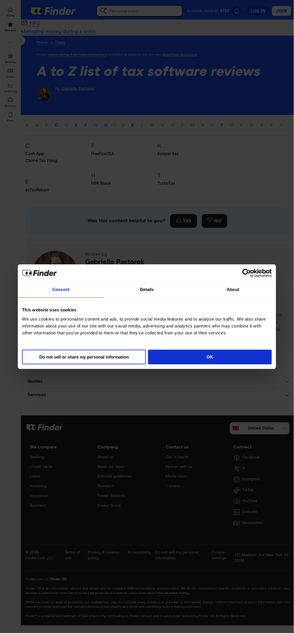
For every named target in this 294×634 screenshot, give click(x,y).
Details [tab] (147, 289)
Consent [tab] (60, 289)
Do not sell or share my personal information (84, 356)
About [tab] (233, 289)
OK (210, 356)
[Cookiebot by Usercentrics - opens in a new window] (246, 273)
